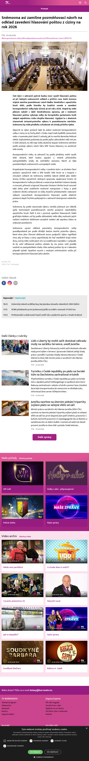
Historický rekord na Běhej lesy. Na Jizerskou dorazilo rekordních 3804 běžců (45, 304)
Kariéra (5, 711)
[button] (44, 757)
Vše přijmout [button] (35, 752)
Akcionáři (5, 708)
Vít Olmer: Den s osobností (56, 711)
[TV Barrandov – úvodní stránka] (6, 2)
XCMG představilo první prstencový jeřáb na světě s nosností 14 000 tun (43, 309)
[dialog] (44, 743)
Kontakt (6, 725)
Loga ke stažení (8, 714)
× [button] (86, 728)
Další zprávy (44, 437)
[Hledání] (85, 2)
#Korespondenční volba (11, 38)
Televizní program (9, 702)
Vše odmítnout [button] (53, 752)
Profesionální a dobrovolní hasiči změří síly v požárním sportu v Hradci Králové (46, 315)
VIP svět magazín (52, 702)
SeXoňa (49, 714)
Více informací (46, 737)
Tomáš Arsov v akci (53, 705)
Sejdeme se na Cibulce (55, 708)
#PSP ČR (68, 38)
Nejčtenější (20, 298)
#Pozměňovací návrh (55, 38)
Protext (44, 8)
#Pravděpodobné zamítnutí (33, 38)
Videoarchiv (6, 705)
